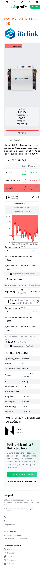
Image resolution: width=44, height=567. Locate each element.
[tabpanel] (22, 230)
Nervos (14, 196)
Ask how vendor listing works (22, 481)
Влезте (35, 7)
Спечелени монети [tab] (22, 208)
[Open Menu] (6, 7)
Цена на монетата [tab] (22, 211)
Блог (6, 521)
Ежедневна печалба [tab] (22, 204)
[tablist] (22, 207)
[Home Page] (19, 7)
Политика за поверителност (15, 539)
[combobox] (34, 250)
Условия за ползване (12, 535)
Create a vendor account (22, 474)
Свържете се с (10, 525)
